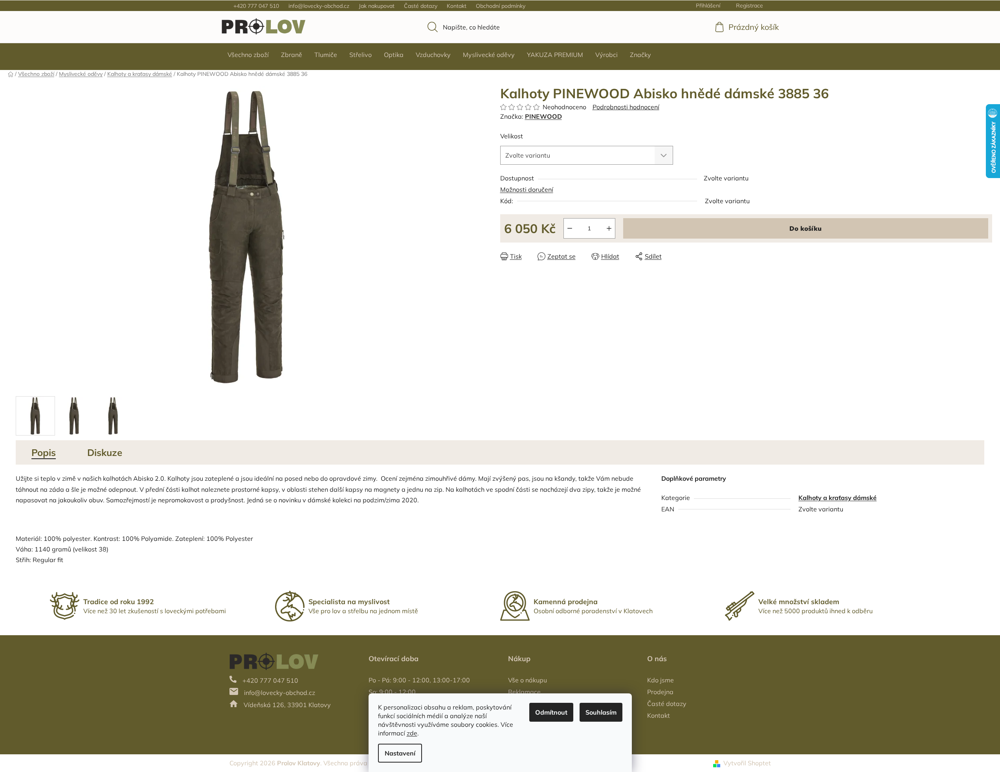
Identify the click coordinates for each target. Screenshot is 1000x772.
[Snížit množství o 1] (570, 228)
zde (412, 733)
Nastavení (400, 753)
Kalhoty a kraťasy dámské (837, 498)
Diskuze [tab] (104, 452)
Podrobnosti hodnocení (626, 107)
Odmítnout (551, 712)
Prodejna (660, 692)
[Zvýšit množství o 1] (609, 228)
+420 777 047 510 (256, 5)
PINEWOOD (543, 116)
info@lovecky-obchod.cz (318, 5)
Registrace (749, 5)
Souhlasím (601, 712)
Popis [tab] (43, 452)
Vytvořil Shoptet (747, 763)
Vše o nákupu (527, 680)
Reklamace (524, 692)
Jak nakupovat (376, 5)
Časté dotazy (420, 5)
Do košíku (805, 228)
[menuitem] (248, 54)
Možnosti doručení (526, 189)
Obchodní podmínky (500, 5)
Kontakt (456, 5)
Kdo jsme (660, 680)
